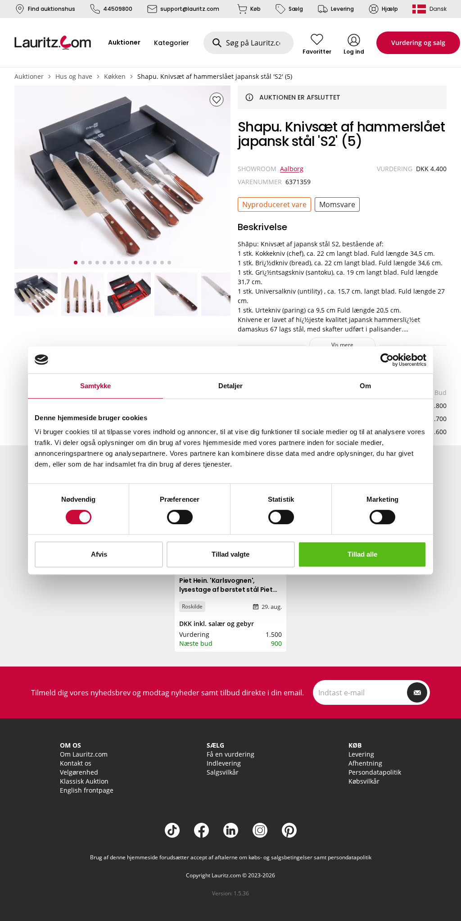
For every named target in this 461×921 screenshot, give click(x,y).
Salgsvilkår (223, 772)
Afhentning (365, 763)
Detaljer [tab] (230, 386)
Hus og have (73, 76)
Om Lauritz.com (84, 754)
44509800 (117, 9)
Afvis (99, 554)
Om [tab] (365, 386)
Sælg (296, 9)
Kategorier (171, 42)
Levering (342, 9)
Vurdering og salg (418, 42)
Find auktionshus (51, 9)
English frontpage (86, 790)
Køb (255, 9)
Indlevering (224, 763)
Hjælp (390, 9)
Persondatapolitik (374, 772)
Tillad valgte (230, 554)
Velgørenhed (79, 772)
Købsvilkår (364, 781)
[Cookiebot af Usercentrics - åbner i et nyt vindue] (387, 360)
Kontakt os (75, 763)
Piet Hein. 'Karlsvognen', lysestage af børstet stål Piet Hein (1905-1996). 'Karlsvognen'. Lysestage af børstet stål (229, 594)
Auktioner (29, 76)
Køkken (115, 76)
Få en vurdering (230, 754)
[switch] (180, 517)
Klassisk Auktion (84, 781)
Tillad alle (362, 554)
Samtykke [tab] (95, 386)
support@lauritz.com (189, 9)
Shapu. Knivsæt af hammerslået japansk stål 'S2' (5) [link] (214, 76)
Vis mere (342, 345)
